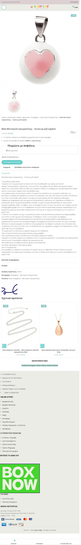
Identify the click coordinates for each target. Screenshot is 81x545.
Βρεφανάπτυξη (7, 402)
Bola (10, 278)
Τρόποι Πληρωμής (8, 448)
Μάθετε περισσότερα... (33, 141)
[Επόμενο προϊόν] (8, 124)
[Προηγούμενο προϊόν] (3, 124)
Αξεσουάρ (26, 117)
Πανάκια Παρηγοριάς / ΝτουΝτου (14, 425)
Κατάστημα (11, 117)
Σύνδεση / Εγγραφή (9, 438)
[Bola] (9, 288)
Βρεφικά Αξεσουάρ (8, 405)
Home (4, 117)
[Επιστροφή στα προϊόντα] (5, 124)
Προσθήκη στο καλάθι (12, 162)
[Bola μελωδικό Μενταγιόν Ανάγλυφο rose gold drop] (58, 326)
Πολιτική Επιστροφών (10, 451)
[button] (4, 346)
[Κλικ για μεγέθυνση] (5, 84)
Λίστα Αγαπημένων (9, 441)
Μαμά (19, 117)
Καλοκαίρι (5, 412)
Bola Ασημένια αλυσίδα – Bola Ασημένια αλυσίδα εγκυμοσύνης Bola (21, 351)
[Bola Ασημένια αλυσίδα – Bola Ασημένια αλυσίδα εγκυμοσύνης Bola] (20, 326)
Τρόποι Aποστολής (9, 444)
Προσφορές (6, 429)
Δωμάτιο (5, 408)
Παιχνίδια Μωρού (8, 422)
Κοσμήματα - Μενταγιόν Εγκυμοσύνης (44, 117)
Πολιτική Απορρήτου (9, 502)
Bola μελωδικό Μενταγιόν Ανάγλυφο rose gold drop (59, 351)
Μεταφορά (6, 419)
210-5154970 (74, 2)
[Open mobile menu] (4, 7)
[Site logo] (39, 7)
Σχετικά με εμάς (8, 499)
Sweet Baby (38, 530)
